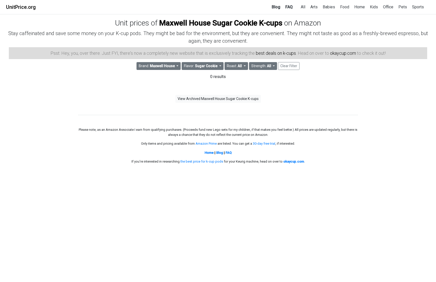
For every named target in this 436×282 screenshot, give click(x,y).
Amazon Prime (206, 143)
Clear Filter (288, 66)
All (303, 7)
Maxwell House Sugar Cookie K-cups (220, 22)
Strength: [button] (261, 66)
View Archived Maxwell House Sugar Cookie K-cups (218, 99)
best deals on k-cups (276, 53)
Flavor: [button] (200, 66)
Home (359, 7)
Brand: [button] (157, 66)
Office (388, 7)
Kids (374, 7)
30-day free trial (264, 143)
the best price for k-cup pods (201, 161)
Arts (314, 7)
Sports (418, 7)
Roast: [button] (234, 66)
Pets (402, 7)
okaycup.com (343, 53)
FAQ (289, 7)
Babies (329, 7)
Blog (276, 7)
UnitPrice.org (21, 7)
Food (344, 7)
